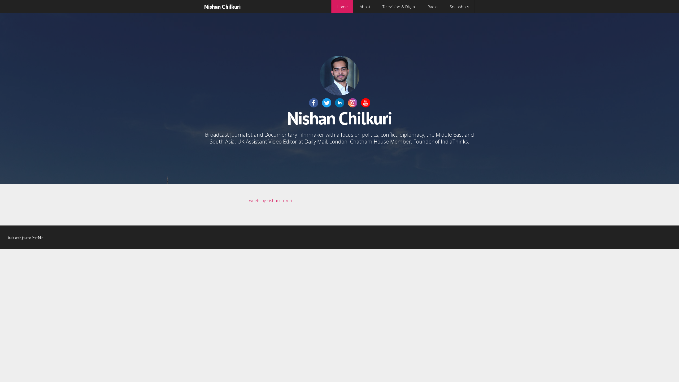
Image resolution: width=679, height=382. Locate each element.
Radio (433, 6)
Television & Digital (399, 6)
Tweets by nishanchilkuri (269, 200)
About (365, 6)
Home (342, 6)
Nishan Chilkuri (222, 6)
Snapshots (459, 6)
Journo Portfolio (32, 238)
